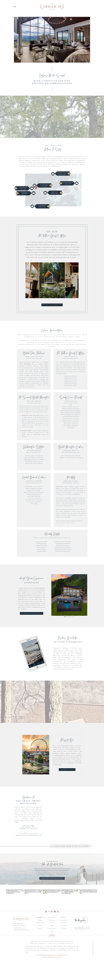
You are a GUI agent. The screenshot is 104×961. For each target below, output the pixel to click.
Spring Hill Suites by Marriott (62, 547)
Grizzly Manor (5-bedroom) (34, 501)
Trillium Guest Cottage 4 (70, 381)
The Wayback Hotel (41, 543)
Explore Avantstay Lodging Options (65, 522)
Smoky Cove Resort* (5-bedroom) (70, 420)
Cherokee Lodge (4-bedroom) (33, 494)
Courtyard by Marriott (41, 541)
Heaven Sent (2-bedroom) (33, 490)
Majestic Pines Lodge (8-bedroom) (34, 463)
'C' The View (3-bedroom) (33, 498)
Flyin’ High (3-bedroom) (33, 496)
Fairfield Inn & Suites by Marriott (63, 541)
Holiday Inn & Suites (41, 545)
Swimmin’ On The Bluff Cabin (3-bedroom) (70, 457)
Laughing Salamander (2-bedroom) (34, 488)
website (45, 423)
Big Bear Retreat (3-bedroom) (70, 422)
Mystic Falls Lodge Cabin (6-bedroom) (71, 414)
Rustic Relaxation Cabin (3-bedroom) (70, 455)
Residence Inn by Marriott (63, 545)
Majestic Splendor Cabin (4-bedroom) (70, 412)
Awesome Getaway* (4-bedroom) (70, 418)
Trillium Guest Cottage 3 (70, 379)
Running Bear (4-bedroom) (70, 423)
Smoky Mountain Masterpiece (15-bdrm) (34, 459)
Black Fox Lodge (41, 549)
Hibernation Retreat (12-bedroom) (34, 455)
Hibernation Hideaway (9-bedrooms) (33, 457)
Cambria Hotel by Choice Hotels (62, 549)
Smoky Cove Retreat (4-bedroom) (70, 408)
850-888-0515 (30, 425)
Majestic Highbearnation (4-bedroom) (34, 492)
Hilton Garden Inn (41, 547)
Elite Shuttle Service (69, 342)
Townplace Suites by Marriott (62, 551)
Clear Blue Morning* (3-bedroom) (34, 500)
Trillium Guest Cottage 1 (70, 376)
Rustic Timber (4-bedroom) (71, 425)
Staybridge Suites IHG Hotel (62, 543)
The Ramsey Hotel (41, 551)
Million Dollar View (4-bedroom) (33, 486)
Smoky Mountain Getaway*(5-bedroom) (70, 410)
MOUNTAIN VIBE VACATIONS (30, 415)
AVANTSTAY (59, 486)
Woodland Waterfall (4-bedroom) (33, 461)
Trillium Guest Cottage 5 (70, 383)
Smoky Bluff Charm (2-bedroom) (70, 416)
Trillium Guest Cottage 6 (70, 385)
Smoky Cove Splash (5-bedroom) (70, 406)
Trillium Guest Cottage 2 (70, 378)
